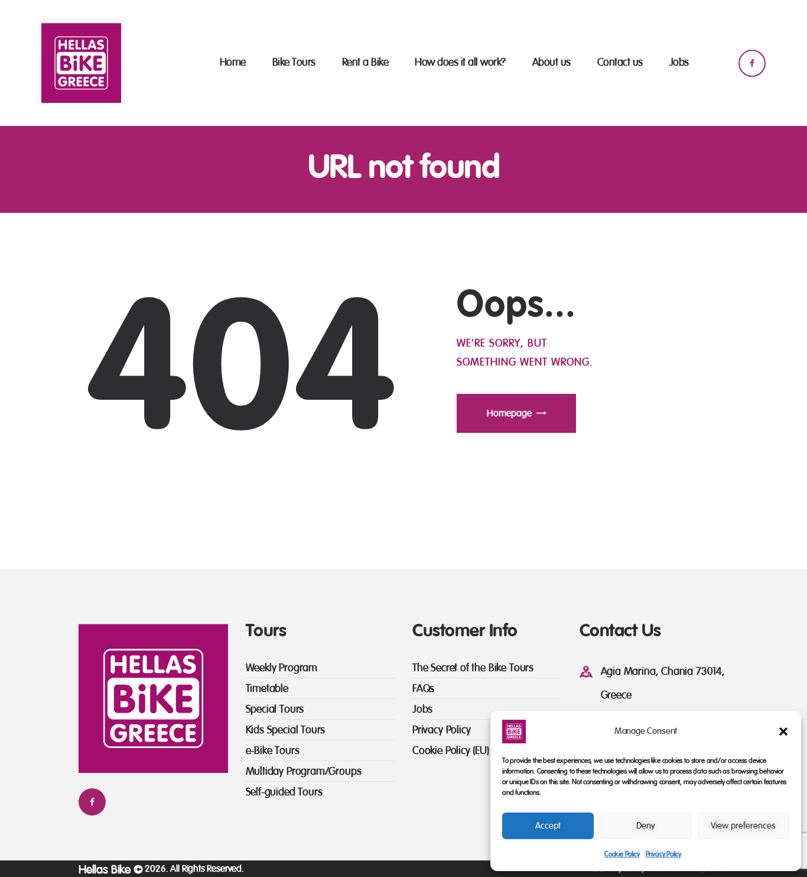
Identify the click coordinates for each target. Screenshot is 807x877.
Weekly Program (281, 668)
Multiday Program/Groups (304, 771)
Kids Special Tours (286, 730)
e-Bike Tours (273, 751)
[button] (783, 731)
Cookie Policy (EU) (450, 751)
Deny (645, 825)
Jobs (422, 709)
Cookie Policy (622, 854)
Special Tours (275, 709)
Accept (548, 825)
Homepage (509, 413)
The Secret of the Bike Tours (472, 668)
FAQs (423, 688)
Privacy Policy (663, 854)
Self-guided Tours (284, 792)
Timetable (267, 688)
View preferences (743, 825)
